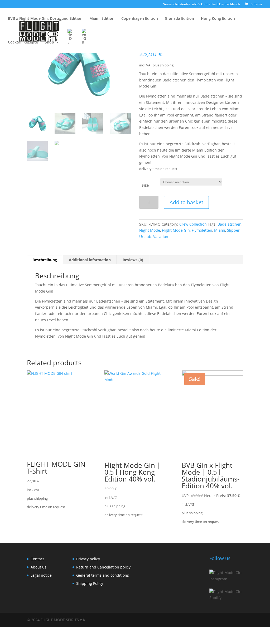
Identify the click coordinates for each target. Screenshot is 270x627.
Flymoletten (202, 230)
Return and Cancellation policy (103, 567)
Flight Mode (149, 230)
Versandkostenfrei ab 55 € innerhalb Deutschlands (201, 4)
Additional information (90, 259)
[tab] (45, 259)
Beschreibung (44, 259)
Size (145, 185)
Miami (219, 230)
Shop (49, 42)
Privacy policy (88, 558)
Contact (37, 558)
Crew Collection (193, 224)
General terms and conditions (102, 575)
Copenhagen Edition (139, 19)
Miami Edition (101, 19)
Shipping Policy (89, 583)
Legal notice (41, 575)
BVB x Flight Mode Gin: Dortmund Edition (45, 19)
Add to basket (186, 202)
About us (39, 567)
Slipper (233, 230)
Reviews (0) (133, 259)
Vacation (160, 236)
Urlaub (145, 236)
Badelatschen (230, 224)
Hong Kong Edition (218, 19)
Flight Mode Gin (176, 230)
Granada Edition (179, 19)
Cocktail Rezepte (23, 42)
